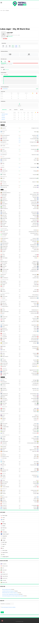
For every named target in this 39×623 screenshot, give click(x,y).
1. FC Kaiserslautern (5, 88)
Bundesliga (3, 117)
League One (4, 544)
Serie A (3, 519)
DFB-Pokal (3, 115)
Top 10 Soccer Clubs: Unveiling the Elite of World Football (10, 594)
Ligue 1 (3, 521)
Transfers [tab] (15, 109)
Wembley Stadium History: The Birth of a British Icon (9, 592)
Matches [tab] (21, 109)
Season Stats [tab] (4, 109)
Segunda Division (5, 552)
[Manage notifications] (2, 621)
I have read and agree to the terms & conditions (8, 607)
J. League (3, 540)
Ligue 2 (3, 546)
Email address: (3, 603)
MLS (3, 548)
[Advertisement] (19, 19)
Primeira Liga (4, 527)
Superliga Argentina (5, 556)
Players (4, 10)
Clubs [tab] (10, 109)
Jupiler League (4, 542)
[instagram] (21, 621)
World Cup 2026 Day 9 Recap (6, 589)
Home (1, 10)
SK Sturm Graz (10, 36)
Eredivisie (3, 525)
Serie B (3, 529)
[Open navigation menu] (1, 3)
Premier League (4, 515)
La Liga (3, 517)
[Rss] (16, 621)
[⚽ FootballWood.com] (19, 3)
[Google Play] (22, 621)
